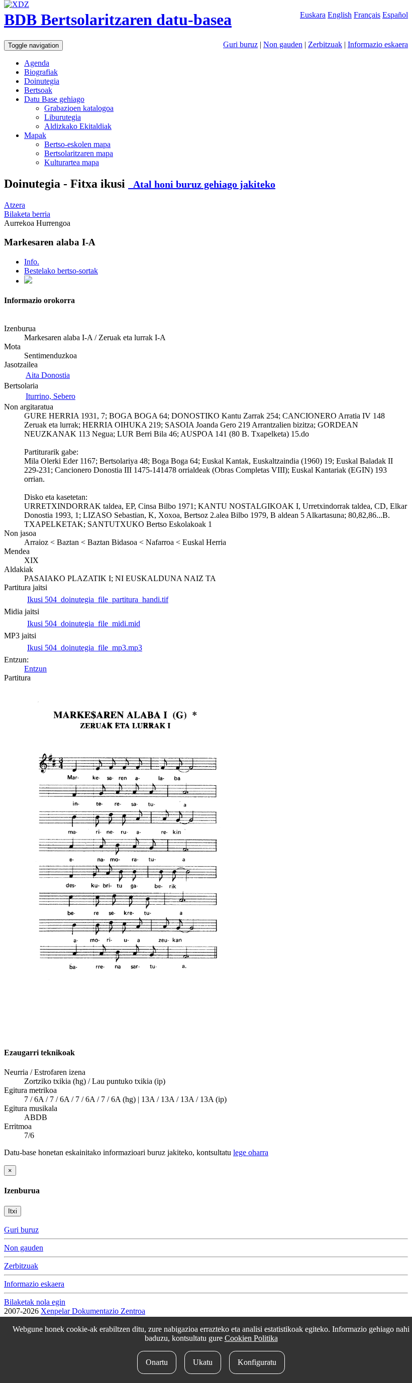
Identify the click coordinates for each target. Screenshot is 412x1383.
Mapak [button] (35, 135)
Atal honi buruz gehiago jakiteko (201, 184)
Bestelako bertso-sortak (61, 270)
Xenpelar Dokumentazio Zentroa (93, 1311)
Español (395, 15)
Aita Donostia (48, 375)
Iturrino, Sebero (50, 396)
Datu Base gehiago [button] (54, 99)
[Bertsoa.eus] (28, 280)
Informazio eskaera (378, 44)
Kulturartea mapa (71, 162)
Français (367, 15)
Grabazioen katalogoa (79, 108)
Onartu (157, 1362)
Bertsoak (38, 90)
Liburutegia (62, 117)
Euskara (313, 15)
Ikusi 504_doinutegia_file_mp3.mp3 (84, 647)
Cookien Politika (251, 1338)
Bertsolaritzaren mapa (78, 153)
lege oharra (250, 1152)
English (340, 15)
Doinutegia (41, 81)
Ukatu (203, 1362)
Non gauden (282, 44)
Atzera (14, 205)
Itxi (12, 1211)
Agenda (36, 63)
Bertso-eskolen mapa (77, 144)
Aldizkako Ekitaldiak (78, 126)
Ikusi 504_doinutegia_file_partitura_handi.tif (97, 599)
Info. (31, 261)
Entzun (35, 668)
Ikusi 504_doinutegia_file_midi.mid (83, 623)
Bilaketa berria (27, 214)
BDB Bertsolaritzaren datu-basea (118, 20)
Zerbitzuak (325, 44)
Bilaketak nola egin (34, 1302)
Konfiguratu (257, 1362)
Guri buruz (240, 44)
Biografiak (41, 72)
